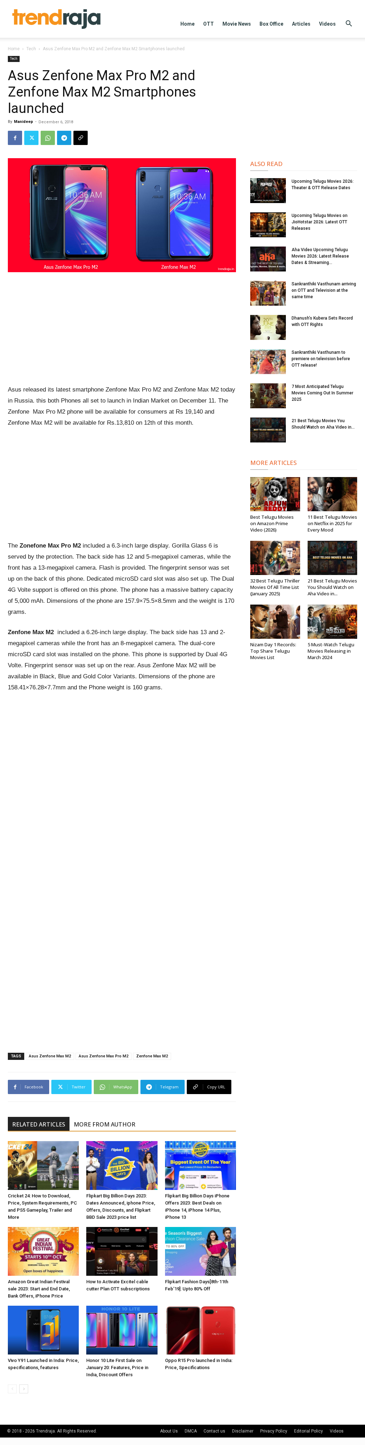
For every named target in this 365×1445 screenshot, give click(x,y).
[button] (348, 24)
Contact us (214, 1431)
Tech (31, 48)
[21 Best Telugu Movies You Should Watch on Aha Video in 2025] (268, 430)
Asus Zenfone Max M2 (50, 1056)
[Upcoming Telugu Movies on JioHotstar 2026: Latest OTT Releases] (268, 224)
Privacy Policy (273, 1431)
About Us (169, 1431)
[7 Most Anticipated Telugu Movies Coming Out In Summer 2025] (268, 395)
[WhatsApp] (48, 138)
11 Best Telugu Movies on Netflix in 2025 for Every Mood (332, 523)
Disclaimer (242, 1431)
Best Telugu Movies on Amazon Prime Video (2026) (272, 523)
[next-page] (23, 1388)
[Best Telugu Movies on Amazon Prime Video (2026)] (275, 494)
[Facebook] (15, 138)
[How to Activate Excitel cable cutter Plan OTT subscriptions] (121, 1251)
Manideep (23, 121)
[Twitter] (31, 138)
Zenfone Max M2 (152, 1056)
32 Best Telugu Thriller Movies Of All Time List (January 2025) (275, 587)
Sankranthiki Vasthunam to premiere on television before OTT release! (321, 359)
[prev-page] (12, 1388)
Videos (327, 24)
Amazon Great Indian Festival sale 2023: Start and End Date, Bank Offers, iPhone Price (39, 1289)
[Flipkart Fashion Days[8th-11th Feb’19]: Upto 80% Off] (200, 1251)
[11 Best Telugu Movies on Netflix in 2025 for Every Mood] (333, 494)
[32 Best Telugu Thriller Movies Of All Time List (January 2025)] (275, 558)
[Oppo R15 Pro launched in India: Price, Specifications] (200, 1330)
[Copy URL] (80, 138)
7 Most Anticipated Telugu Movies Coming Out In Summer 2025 (322, 393)
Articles (301, 24)
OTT (208, 24)
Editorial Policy (308, 1431)
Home (187, 24)
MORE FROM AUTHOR (104, 1124)
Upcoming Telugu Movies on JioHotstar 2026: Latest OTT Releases (320, 222)
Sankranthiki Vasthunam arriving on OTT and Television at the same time (324, 290)
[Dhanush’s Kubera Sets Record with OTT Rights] (268, 327)
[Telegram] (64, 138)
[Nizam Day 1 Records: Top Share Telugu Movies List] (275, 622)
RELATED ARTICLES (38, 1124)
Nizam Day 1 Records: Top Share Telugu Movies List (273, 651)
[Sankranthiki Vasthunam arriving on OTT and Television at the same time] (268, 293)
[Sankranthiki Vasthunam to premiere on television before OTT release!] (268, 361)
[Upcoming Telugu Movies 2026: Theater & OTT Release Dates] (268, 190)
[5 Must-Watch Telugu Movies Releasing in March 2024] (333, 622)
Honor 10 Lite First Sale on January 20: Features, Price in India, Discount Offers (117, 1367)
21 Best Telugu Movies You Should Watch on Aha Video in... (332, 587)
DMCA (191, 1431)
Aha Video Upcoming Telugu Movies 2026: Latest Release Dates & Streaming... (320, 256)
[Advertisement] (122, 331)
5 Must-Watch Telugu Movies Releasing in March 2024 (331, 651)
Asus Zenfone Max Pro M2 (103, 1056)
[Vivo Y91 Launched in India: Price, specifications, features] (43, 1330)
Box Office (271, 24)
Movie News (236, 24)
